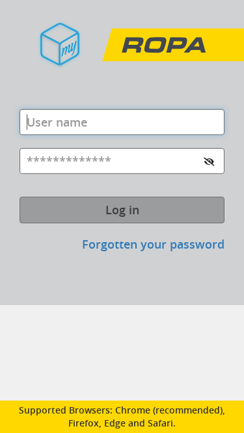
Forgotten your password (153, 244)
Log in (122, 209)
